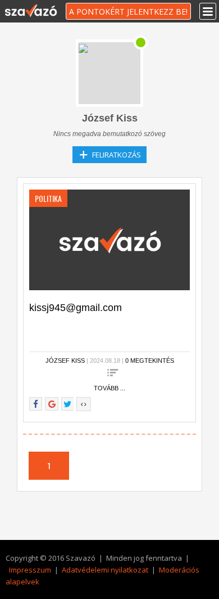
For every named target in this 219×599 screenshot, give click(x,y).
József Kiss (65, 360)
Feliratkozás (116, 155)
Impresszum (30, 570)
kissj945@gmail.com (75, 307)
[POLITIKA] (109, 239)
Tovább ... (109, 388)
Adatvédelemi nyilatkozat (105, 570)
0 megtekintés (149, 360)
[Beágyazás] (83, 404)
